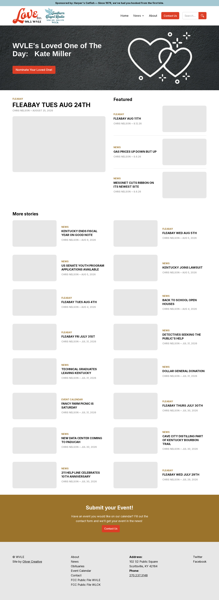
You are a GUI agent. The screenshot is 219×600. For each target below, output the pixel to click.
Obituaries (77, 566)
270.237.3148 (138, 575)
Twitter (197, 557)
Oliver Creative (32, 561)
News (75, 561)
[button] (138, 16)
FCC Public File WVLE (85, 580)
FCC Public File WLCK (86, 584)
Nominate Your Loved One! (34, 69)
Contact (76, 575)
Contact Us (170, 15)
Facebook (199, 561)
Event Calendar (81, 570)
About (75, 557)
